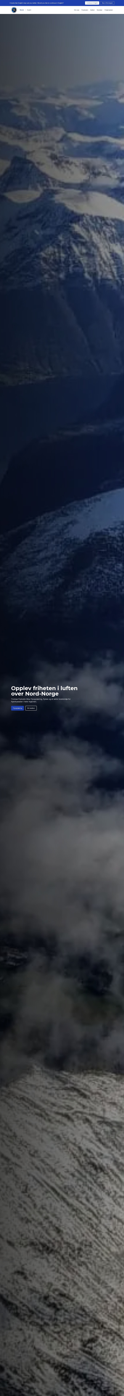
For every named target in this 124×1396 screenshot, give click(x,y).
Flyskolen (84, 10)
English (29, 10)
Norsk (22, 10)
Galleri (92, 10)
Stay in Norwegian (107, 3)
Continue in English (92, 3)
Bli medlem (31, 708)
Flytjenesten (109, 10)
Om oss (76, 10)
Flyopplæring (17, 708)
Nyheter (99, 10)
